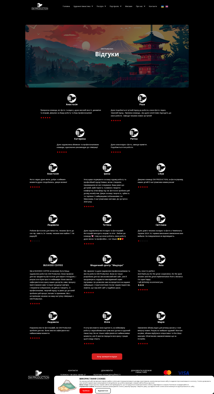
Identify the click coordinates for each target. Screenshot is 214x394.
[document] (107, 197)
